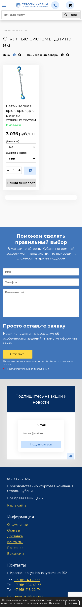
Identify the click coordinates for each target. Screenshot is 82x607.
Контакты (15, 542)
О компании (17, 525)
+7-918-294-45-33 (28, 585)
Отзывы (13, 530)
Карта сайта (16, 505)
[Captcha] (70, 456)
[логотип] (32, 5)
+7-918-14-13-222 (27, 580)
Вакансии (15, 554)
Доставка (15, 536)
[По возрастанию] (19, 54)
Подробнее (55, 603)
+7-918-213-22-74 (27, 590)
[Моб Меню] (5, 5)
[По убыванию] (14, 54)
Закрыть (72, 603)
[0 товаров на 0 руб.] (70, 5)
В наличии (13, 125)
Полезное (15, 548)
